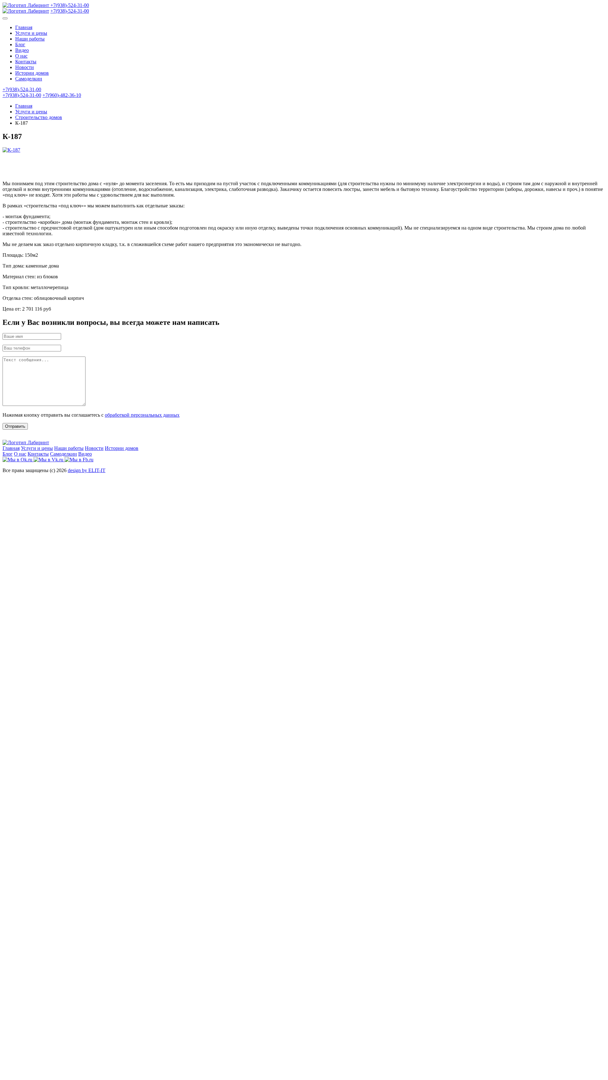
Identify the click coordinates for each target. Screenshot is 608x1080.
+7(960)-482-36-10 (61, 95)
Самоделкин (28, 78)
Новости (24, 67)
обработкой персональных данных (142, 415)
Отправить (15, 426)
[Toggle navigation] (5, 18)
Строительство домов (38, 117)
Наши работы (30, 38)
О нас (21, 56)
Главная (23, 27)
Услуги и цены (31, 33)
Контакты (25, 61)
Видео (22, 50)
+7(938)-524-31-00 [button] (22, 89)
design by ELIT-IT (86, 470)
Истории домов (32, 73)
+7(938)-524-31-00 (69, 5)
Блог (20, 44)
